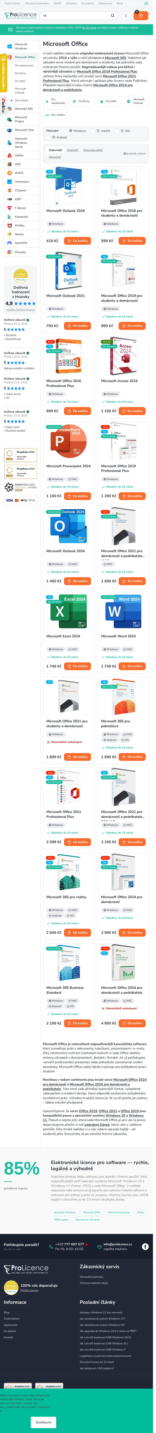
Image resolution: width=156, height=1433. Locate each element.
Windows (80, 131)
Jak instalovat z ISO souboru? (97, 1368)
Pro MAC (20, 81)
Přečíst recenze (29, 1290)
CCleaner (20, 190)
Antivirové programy (119, 1212)
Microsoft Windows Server (21, 143)
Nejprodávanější (93, 150)
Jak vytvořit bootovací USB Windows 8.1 (104, 1343)
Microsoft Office (25, 57)
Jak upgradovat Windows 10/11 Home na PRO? (108, 1331)
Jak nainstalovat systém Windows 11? (102, 1319)
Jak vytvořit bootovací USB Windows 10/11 (105, 1337)
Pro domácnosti (24, 65)
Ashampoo (22, 182)
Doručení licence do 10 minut (97, 1362)
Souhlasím (43, 1422)
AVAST (19, 173)
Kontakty (71, 3)
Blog (120, 3)
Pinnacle (20, 252)
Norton (19, 234)
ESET (18, 199)
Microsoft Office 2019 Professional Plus (107, 71)
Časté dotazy (12, 3)
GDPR (57, 3)
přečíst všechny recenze (21, 310)
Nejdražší (72, 150)
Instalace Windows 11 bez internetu (101, 1312)
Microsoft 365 (24, 109)
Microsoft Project (21, 119)
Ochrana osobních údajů (94, 1283)
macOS (105, 131)
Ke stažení (88, 3)
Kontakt (8, 1337)
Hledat (113, 15)
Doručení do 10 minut (88, 1219)
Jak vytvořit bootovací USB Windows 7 (103, 1349)
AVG (18, 164)
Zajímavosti (105, 3)
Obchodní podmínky (37, 3)
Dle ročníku (21, 100)
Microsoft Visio (24, 130)
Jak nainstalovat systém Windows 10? (102, 1325)
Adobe (19, 155)
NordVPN (21, 243)
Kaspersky (21, 217)
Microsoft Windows (21, 46)
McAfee (20, 225)
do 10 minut (89, 28)
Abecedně (55, 157)
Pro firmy (20, 73)
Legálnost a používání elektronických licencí (105, 1356)
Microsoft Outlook (20, 90)
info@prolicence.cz (118, 1244)
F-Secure (20, 208)
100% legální (61, 1219)
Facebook (145, 1246)
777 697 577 (74, 1244)
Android (61, 137)
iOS (127, 131)
